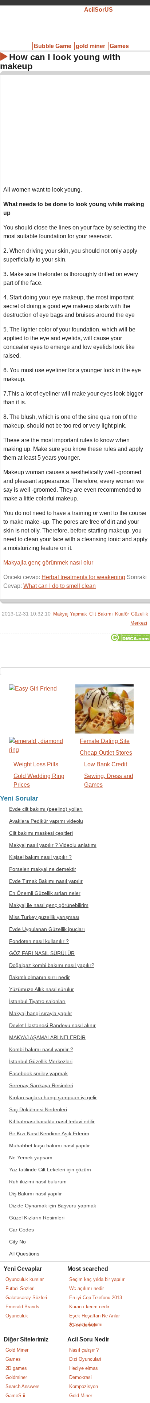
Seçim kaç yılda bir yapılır (97, 1279)
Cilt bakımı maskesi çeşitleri (41, 833)
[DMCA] (130, 639)
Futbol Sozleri (20, 1288)
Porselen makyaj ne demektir (42, 869)
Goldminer (16, 1377)
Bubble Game (52, 46)
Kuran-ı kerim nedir (89, 1306)
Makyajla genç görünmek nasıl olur (48, 562)
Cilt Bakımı (101, 614)
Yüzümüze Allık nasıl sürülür (41, 989)
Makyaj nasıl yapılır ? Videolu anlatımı (52, 845)
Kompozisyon (83, 1386)
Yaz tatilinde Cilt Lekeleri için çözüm (50, 1169)
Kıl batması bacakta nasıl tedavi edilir (52, 1121)
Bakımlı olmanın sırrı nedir (39, 977)
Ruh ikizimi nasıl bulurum (38, 1181)
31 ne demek (82, 1325)
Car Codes (21, 1230)
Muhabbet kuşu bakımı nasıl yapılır (49, 1145)
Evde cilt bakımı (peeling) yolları (46, 809)
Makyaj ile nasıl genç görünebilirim (48, 905)
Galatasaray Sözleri (26, 1297)
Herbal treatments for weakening (83, 577)
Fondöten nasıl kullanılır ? (39, 941)
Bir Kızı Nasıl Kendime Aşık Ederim (49, 1133)
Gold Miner (16, 1350)
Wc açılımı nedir (86, 1288)
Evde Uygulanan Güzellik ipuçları (47, 929)
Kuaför (122, 614)
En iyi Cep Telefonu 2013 (95, 1297)
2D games (16, 1368)
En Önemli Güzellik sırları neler (44, 893)
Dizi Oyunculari (85, 1359)
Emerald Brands (22, 1306)
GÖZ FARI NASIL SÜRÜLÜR (42, 953)
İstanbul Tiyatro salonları (37, 1001)
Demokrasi (80, 1377)
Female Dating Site (105, 741)
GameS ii (15, 1395)
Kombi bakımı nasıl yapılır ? (41, 1049)
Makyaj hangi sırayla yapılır (40, 1013)
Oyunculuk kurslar (24, 1279)
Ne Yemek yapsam (30, 1157)
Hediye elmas (83, 1368)
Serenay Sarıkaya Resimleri (41, 1085)
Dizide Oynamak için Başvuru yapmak (52, 1206)
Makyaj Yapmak (70, 614)
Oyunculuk (16, 1315)
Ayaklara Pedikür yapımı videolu (46, 821)
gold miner (90, 46)
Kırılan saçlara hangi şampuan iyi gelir (53, 1097)
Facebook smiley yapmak (38, 1073)
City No (17, 1242)
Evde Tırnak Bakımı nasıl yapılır (46, 881)
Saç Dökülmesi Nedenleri (38, 1109)
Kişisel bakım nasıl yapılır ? (40, 857)
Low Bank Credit (105, 764)
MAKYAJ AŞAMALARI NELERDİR (47, 1037)
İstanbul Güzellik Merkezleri (40, 1061)
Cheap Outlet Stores (106, 753)
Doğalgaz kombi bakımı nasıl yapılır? (51, 965)
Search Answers (22, 1386)
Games (119, 46)
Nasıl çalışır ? (84, 1350)
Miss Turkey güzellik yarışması (44, 917)
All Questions (24, 1254)
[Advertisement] (75, 129)
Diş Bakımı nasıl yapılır (35, 1193)
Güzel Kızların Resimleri (36, 1218)
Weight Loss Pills (35, 764)
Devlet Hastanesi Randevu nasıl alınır (52, 1025)
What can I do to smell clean (59, 586)
